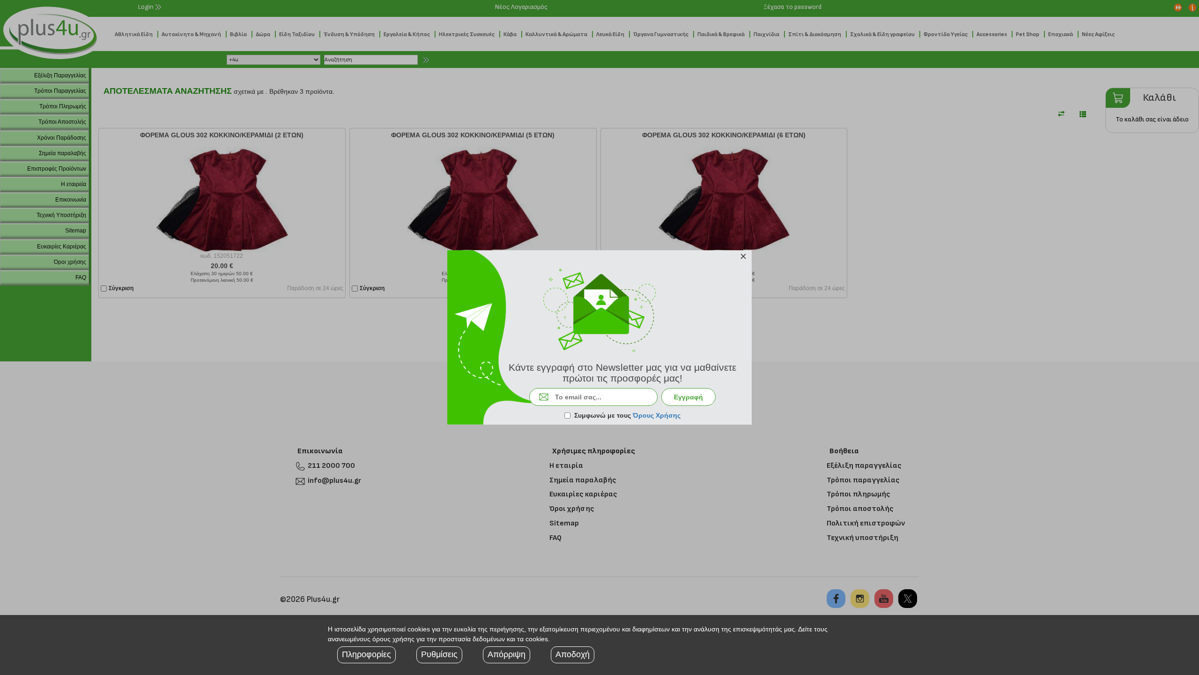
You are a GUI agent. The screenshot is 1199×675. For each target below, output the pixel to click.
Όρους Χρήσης (657, 415)
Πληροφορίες (366, 654)
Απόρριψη (506, 654)
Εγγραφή (688, 397)
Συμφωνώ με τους (627, 415)
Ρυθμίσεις (439, 654)
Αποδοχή (572, 654)
